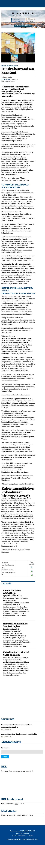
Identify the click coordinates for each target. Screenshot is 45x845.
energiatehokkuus (7, 565)
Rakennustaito (6, 77)
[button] (33, 35)
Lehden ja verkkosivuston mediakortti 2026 (17, 815)
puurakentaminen (7, 570)
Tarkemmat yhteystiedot (19, 835)
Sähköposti (5, 748)
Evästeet (30, 835)
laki (2, 567)
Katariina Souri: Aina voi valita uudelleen (16, 653)
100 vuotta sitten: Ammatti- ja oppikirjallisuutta (12, 593)
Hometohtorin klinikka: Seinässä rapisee (15, 625)
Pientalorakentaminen (9, 66)
